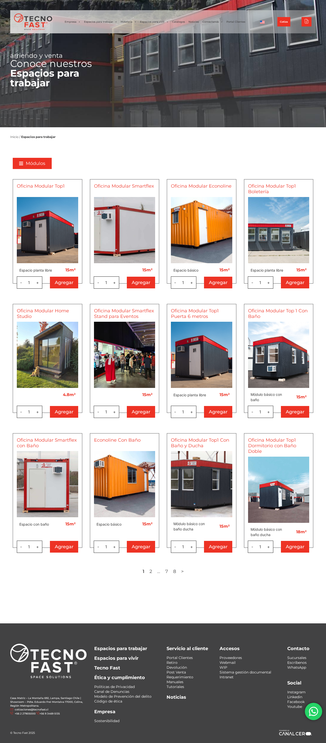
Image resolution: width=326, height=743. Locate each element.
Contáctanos (210, 21)
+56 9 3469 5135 (149, 5)
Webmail (228, 662)
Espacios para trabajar (98, 21)
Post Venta (176, 672)
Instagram (296, 692)
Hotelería (126, 21)
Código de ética (108, 701)
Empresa (70, 21)
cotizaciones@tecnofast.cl (31, 709)
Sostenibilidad (106, 721)
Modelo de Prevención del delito (123, 696)
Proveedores (231, 657)
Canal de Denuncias (111, 691)
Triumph (259, 5)
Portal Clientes (235, 21)
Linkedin (294, 697)
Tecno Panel (296, 5)
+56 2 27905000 (123, 5)
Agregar (64, 282)
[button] (32, 163)
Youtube (294, 706)
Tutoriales (175, 686)
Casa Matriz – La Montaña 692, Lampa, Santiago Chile (44, 698)
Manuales (175, 682)
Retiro (172, 662)
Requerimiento (180, 677)
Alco (243, 5)
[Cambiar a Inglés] (262, 22)
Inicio (14, 137)
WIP (223, 667)
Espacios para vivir (152, 21)
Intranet (227, 677)
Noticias (193, 21)
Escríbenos (297, 662)
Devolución (177, 667)
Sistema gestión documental (245, 672)
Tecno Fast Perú (221, 5)
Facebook (296, 701)
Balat (277, 5)
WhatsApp (296, 667)
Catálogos (178, 21)
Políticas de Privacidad (114, 686)
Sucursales (296, 657)
